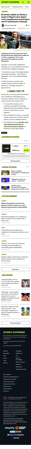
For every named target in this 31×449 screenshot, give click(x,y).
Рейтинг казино (20, 362)
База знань (19, 367)
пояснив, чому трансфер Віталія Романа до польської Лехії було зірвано (16, 124)
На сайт (26, 150)
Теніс (4, 360)
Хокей (5, 358)
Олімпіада (18, 351)
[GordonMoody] (20, 428)
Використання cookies (9, 379)
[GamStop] (15, 432)
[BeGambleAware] (15, 435)
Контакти (6, 391)
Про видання (7, 374)
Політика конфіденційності (11, 377)
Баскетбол (6, 353)
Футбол (4, 11)
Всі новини (15, 269)
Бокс (3, 227)
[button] (23, 2)
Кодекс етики (7, 386)
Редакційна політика (9, 384)
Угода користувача (8, 381)
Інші (17, 355)
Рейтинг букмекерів (19, 358)
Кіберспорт (19, 353)
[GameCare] (15, 438)
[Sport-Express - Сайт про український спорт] (9, 2)
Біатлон (5, 363)
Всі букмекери (15, 161)
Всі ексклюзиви (15, 323)
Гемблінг (18, 364)
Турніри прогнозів (21, 369)
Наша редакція (7, 388)
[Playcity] (9, 428)
